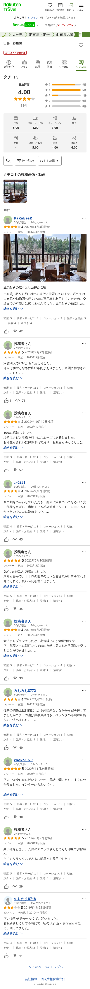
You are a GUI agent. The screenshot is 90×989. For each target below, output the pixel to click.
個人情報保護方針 (53, 979)
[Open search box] (8, 160)
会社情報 (31, 979)
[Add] (81, 45)
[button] (15, 191)
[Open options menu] (84, 218)
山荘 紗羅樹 (12, 43)
